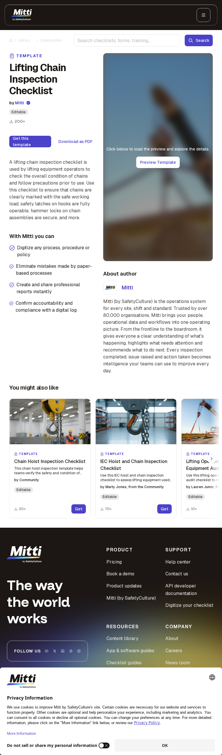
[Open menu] (203, 15)
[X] (54, 651)
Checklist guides (124, 663)
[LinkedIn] (62, 651)
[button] (50, 458)
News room (177, 663)
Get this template (22, 141)
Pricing (114, 562)
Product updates (124, 586)
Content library (122, 638)
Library (24, 40)
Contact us (176, 574)
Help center (178, 562)
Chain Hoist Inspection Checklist (50, 461)
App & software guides (130, 651)
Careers (173, 651)
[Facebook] (71, 651)
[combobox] (127, 40)
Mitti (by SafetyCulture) (131, 598)
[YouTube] (46, 651)
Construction (51, 40)
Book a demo (120, 574)
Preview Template (158, 162)
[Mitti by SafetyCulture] (22, 15)
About (171, 638)
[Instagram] (79, 651)
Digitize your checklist (189, 605)
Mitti (19, 102)
